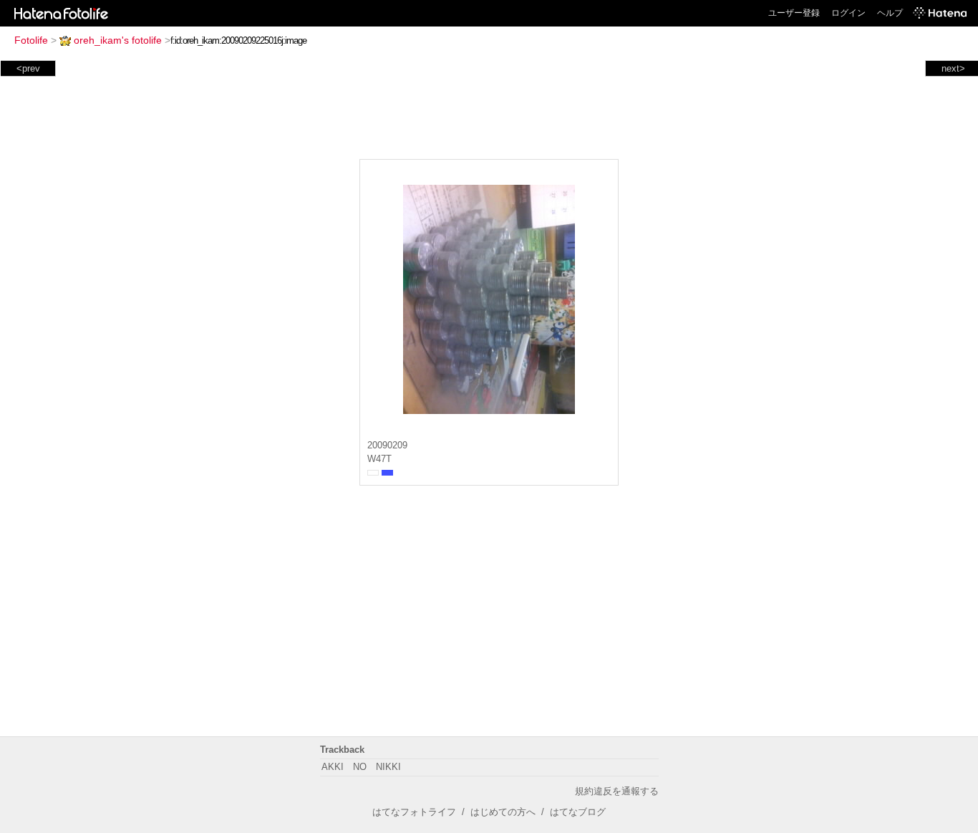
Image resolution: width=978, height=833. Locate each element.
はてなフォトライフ (414, 811)
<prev (28, 68)
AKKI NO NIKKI (361, 766)
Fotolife (31, 40)
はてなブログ (578, 811)
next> (953, 68)
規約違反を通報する (617, 791)
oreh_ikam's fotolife (118, 40)
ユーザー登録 (794, 13)
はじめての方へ (503, 811)
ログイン (848, 13)
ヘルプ (890, 13)
